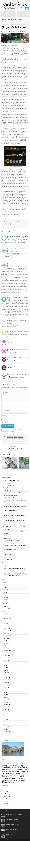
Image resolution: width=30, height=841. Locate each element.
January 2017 (6, 616)
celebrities (4, 763)
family (12, 769)
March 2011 (6, 670)
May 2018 (5, 611)
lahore (17, 773)
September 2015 (7, 635)
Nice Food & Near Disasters (9, 552)
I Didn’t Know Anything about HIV (11, 485)
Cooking (5, 587)
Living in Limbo (7, 490)
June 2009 (5, 719)
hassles (12, 771)
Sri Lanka (20, 780)
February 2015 (6, 648)
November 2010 (7, 680)
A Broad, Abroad (7, 529)
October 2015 (6, 633)
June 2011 (5, 662)
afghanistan (4, 761)
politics (6, 780)
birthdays (13, 762)
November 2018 (7, 608)
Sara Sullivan (13, 31)
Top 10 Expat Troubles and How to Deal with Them (15, 526)
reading (8, 780)
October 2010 (6, 682)
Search (27, 736)
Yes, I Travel (6, 524)
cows (20, 763)
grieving (9, 771)
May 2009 (5, 721)
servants (11, 780)
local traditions (13, 775)
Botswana (6, 22)
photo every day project (19, 778)
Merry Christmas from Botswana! (11, 540)
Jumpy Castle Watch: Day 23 (10, 510)
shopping (16, 780)
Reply (26, 236)
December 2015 (7, 630)
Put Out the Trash (7, 538)
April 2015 (5, 643)
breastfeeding (22, 761)
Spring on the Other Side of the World (12, 518)
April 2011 (5, 667)
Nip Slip (5, 535)
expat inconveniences (13, 766)
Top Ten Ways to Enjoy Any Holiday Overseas (14, 515)
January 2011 (6, 675)
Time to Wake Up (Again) (9, 487)
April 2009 (5, 724)
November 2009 (7, 707)
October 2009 (6, 709)
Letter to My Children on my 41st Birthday (13, 492)
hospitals (20, 437)
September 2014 (7, 658)
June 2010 (5, 689)
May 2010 (5, 692)
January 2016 (6, 628)
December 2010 (7, 677)
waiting (12, 782)
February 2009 (6, 729)
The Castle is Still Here (8, 513)
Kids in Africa (6, 589)
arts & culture (8, 761)
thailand (23, 780)
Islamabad (5, 773)
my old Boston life (14, 777)
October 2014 (6, 655)
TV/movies (6, 782)
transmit (23, 139)
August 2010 (6, 687)
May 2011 (5, 665)
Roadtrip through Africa (8, 557)
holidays (18, 771)
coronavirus (10, 437)
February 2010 (6, 699)
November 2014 (7, 653)
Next (27, 463)
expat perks (18, 767)
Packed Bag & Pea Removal (9, 549)
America (5, 582)
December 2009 (7, 704)
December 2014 (7, 650)
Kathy (9, 236)
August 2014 (6, 660)
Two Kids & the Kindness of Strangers (12, 543)
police (3, 780)
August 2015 (6, 638)
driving (4, 765)
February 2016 (6, 626)
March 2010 (6, 697)
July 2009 (5, 717)
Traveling (5, 597)
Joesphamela (6, 566)
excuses (18, 766)
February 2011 (6, 672)
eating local (12, 765)
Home (2, 22)
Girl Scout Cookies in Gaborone (10, 495)
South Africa (6, 594)
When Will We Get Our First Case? (13, 28)
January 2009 (6, 731)
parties (8, 778)
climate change (13, 763)
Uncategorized (6, 599)
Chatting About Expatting (9, 497)
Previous (2, 463)
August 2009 (6, 714)
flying (15, 769)
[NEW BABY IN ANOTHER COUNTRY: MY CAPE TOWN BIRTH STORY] (9, 463)
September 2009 (7, 712)
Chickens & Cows (7, 559)
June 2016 (5, 621)
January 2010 (6, 702)
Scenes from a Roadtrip (8, 554)
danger (15, 437)
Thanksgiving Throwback (9, 483)
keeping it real (12, 773)
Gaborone (19, 769)
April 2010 (5, 694)
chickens (8, 763)
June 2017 (5, 613)
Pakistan (5, 592)
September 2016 (7, 618)
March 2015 (6, 645)
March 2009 (6, 726)
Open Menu (27, 8)
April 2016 (5, 623)
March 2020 (6, 606)
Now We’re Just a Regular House (10, 504)
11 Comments (22, 31)
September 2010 (7, 685)
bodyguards (17, 761)
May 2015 (5, 640)
